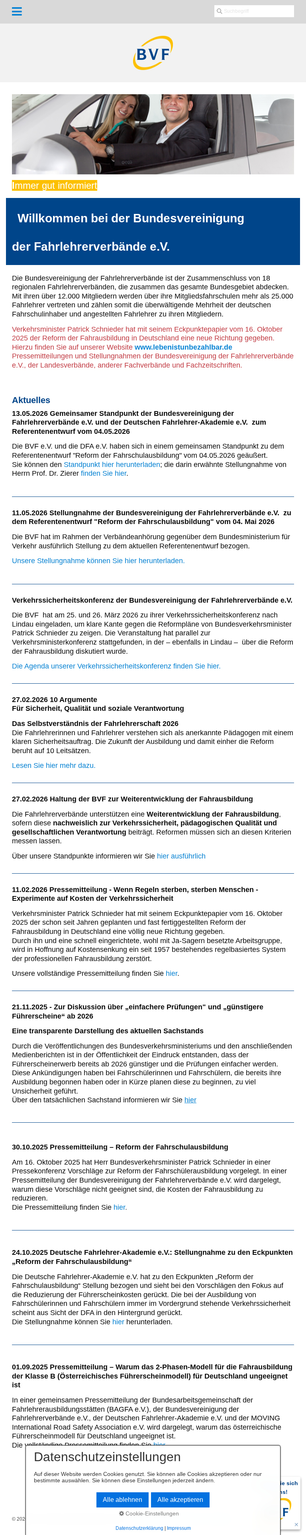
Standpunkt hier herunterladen (112, 465)
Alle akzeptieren (180, 1499)
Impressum (179, 1528)
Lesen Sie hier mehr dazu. (54, 765)
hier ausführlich (181, 856)
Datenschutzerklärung (139, 1528)
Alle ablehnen (122, 1499)
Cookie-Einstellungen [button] (151, 1513)
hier (171, 973)
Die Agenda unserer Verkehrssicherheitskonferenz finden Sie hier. (117, 666)
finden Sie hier (103, 473)
